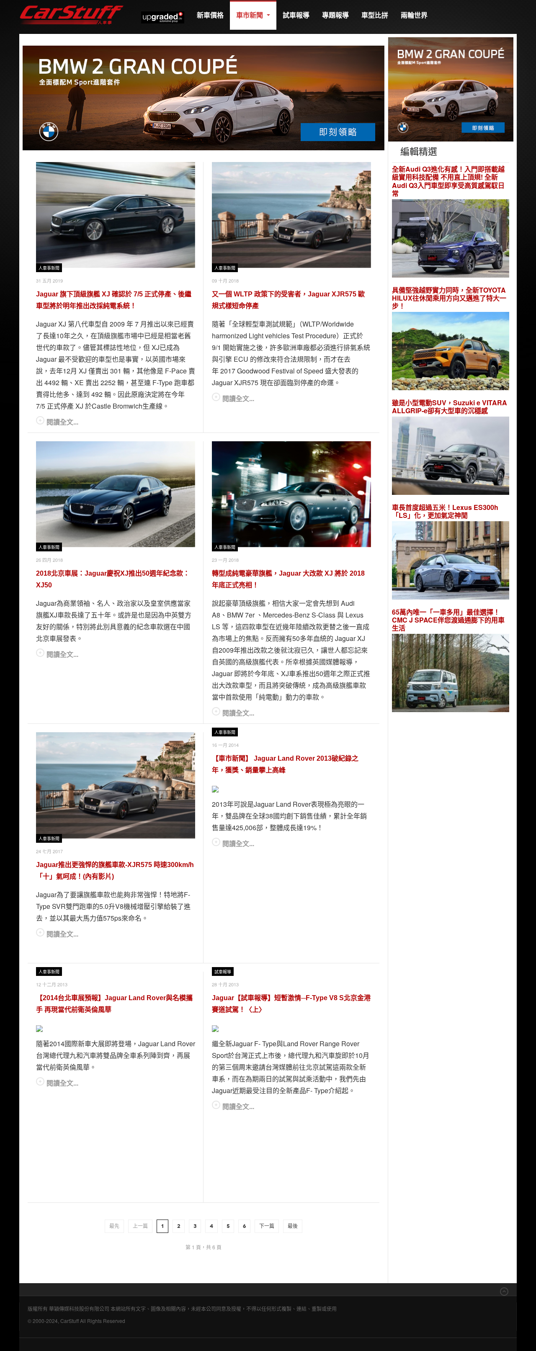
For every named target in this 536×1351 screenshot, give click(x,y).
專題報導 (335, 15)
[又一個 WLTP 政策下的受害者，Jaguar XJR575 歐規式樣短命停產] (291, 215)
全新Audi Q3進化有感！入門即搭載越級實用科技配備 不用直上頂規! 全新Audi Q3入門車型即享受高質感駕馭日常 (448, 181)
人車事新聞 (49, 268)
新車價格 (210, 15)
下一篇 (266, 1226)
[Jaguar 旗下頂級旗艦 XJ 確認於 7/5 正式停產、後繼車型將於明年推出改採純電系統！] (115, 215)
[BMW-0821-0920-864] (203, 97)
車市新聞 (250, 15)
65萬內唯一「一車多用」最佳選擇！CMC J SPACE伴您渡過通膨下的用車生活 (448, 620)
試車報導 (296, 15)
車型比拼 (374, 15)
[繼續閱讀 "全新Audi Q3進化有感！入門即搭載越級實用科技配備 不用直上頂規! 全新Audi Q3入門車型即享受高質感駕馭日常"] (450, 239)
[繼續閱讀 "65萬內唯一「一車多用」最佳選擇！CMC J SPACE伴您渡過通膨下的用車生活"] (450, 674)
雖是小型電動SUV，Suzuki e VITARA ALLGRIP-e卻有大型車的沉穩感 (449, 406)
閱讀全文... (62, 422)
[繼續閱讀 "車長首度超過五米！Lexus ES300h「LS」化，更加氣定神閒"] (450, 561)
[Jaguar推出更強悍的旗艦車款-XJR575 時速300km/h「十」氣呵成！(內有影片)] (115, 785)
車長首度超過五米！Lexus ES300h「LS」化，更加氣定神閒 (445, 511)
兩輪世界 (414, 15)
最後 (293, 1226)
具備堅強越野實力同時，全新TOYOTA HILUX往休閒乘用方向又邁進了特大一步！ (449, 298)
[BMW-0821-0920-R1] (450, 88)
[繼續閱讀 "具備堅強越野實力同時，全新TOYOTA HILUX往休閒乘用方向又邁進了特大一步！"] (450, 352)
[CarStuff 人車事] (71, 4)
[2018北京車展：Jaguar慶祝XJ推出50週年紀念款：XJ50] (115, 494)
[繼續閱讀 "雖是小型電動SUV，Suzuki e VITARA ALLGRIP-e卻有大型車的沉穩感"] (450, 457)
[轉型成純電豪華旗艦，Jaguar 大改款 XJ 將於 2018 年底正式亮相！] (291, 494)
